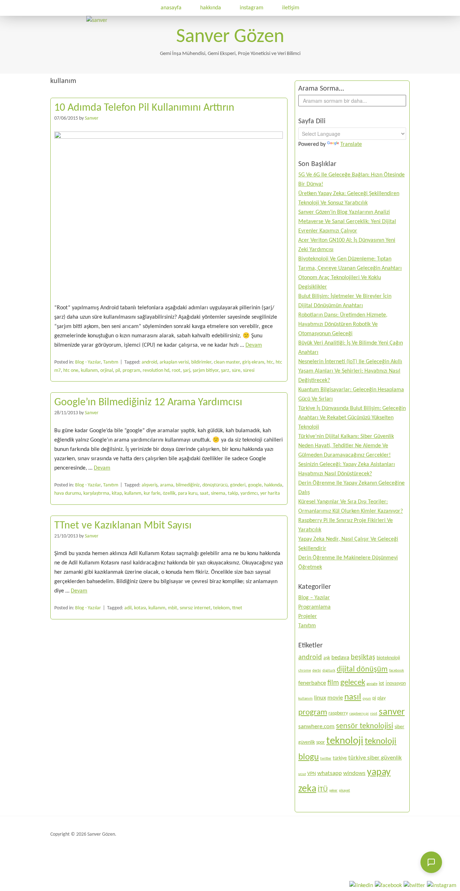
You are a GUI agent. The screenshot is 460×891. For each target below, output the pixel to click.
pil (117, 370)
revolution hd (156, 370)
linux (320, 698)
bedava (340, 658)
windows (354, 773)
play (381, 698)
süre (236, 370)
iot (381, 683)
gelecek (352, 682)
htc (270, 362)
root (176, 370)
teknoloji (344, 741)
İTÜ (323, 789)
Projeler (307, 616)
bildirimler (201, 362)
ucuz (302, 774)
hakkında (210, 8)
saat (204, 493)
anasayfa (171, 8)
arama (166, 485)
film (333, 683)
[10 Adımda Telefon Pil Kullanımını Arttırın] (168, 137)
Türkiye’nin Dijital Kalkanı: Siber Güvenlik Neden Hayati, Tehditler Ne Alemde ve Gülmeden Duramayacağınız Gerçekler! (346, 446)
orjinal (106, 370)
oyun (367, 699)
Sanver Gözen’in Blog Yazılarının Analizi (344, 212)
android (149, 362)
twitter (325, 759)
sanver (392, 712)
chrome (304, 671)
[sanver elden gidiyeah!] (96, 20)
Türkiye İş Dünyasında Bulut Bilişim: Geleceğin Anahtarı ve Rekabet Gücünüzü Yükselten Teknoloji (352, 418)
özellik (169, 493)
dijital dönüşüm (362, 669)
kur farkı (152, 493)
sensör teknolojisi (364, 726)
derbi (316, 671)
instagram (251, 8)
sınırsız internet (195, 608)
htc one (70, 370)
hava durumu (67, 493)
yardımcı (249, 493)
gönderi (237, 485)
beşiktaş (363, 657)
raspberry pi (359, 714)
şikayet (344, 791)
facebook (396, 671)
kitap (117, 493)
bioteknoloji (388, 658)
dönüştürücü (214, 485)
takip (233, 493)
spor (320, 742)
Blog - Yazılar (88, 362)
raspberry (338, 713)
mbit (172, 608)
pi (374, 698)
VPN (311, 773)
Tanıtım (110, 362)
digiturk (328, 671)
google (255, 485)
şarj (186, 370)
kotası (140, 608)
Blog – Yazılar (314, 598)
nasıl (352, 697)
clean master (227, 362)
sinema (218, 493)
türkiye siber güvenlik (375, 758)
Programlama (314, 607)
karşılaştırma (96, 493)
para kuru (187, 493)
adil (128, 608)
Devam (253, 345)
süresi (248, 370)
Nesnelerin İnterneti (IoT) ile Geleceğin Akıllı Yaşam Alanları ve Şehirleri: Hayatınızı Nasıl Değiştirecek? (350, 371)
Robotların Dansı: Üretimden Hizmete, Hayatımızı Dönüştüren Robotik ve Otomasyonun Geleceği (342, 324)
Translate (351, 144)
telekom (221, 608)
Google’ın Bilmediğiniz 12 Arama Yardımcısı (148, 402)
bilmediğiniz (188, 485)
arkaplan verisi (174, 362)
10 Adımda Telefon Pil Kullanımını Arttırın (144, 108)
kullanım (89, 370)
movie (335, 698)
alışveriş (149, 485)
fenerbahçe (312, 683)
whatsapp (329, 773)
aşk (326, 658)
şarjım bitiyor (205, 370)
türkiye (340, 758)
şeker (333, 791)
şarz (225, 370)
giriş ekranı (253, 362)
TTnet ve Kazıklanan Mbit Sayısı (123, 525)
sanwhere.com (316, 727)
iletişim (290, 8)
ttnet (237, 608)
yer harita (270, 493)
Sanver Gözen (230, 37)
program (131, 370)
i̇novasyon (396, 683)
